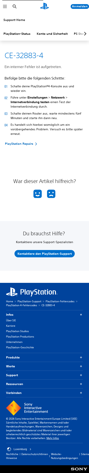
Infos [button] (9, 315)
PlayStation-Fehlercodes (60, 301)
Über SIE (11, 320)
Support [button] (12, 375)
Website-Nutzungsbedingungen (64, 456)
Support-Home (14, 20)
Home (9, 301)
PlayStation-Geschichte (20, 347)
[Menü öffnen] (5, 6)
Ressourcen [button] (14, 384)
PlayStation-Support (29, 301)
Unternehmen (14, 342)
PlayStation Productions (20, 336)
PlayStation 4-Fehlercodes (21, 305)
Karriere (10, 326)
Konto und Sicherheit (52, 34)
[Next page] (84, 34)
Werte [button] (10, 366)
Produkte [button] (13, 357)
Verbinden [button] (14, 393)
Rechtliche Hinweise (12, 456)
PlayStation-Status (16, 34)
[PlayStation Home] (44, 6)
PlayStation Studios (17, 331)
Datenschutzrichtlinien (34, 454)
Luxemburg (20, 449)
